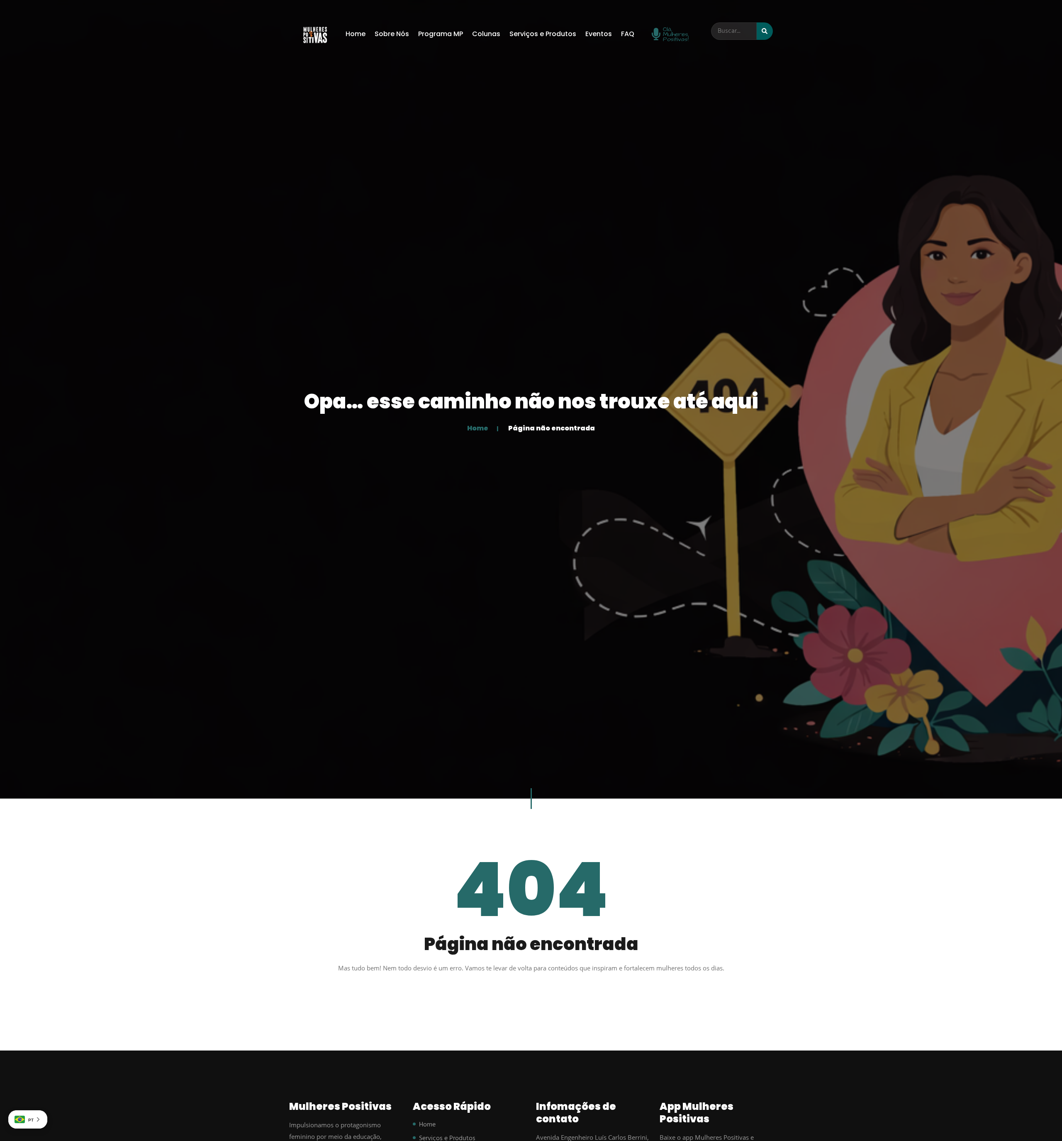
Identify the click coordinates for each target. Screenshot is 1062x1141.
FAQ (627, 34)
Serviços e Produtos (542, 34)
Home (355, 34)
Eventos (598, 34)
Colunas (486, 34)
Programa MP (440, 34)
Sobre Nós (392, 34)
